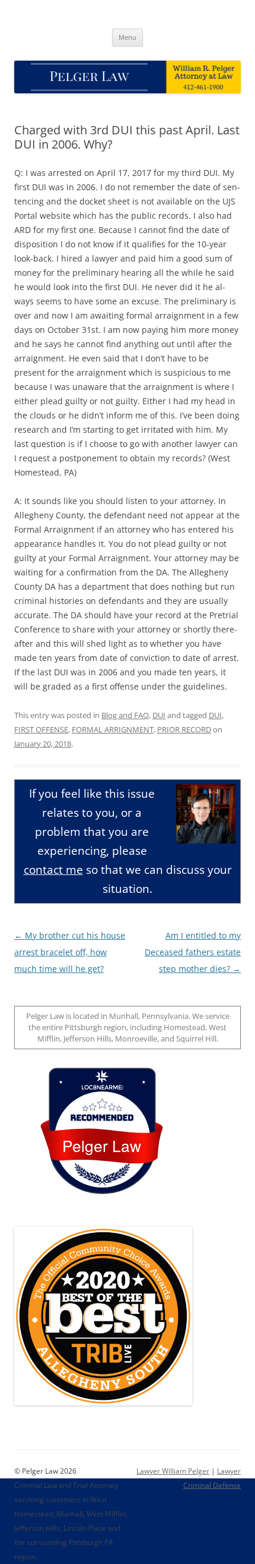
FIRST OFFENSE (41, 729)
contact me (53, 869)
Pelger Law (101, 1145)
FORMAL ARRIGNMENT (113, 729)
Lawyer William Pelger (172, 1471)
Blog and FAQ (125, 715)
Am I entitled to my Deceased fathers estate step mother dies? (193, 952)
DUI (158, 715)
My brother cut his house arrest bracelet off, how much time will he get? (69, 952)
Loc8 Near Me (101, 1087)
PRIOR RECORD (184, 729)
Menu (127, 37)
